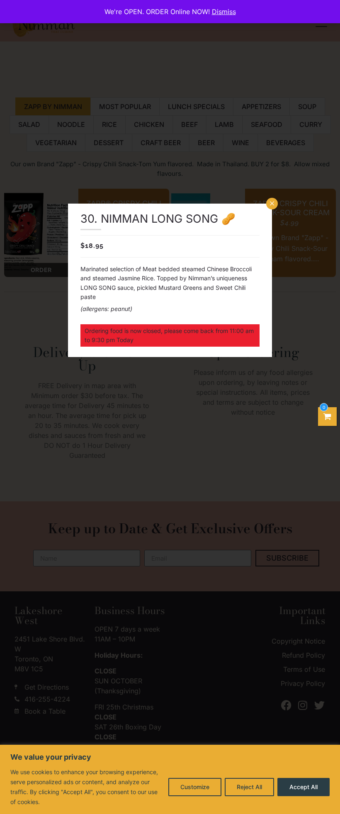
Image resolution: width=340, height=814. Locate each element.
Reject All (249, 786)
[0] (327, 416)
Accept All (303, 786)
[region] (170, 779)
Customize (194, 786)
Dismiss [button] (224, 11)
